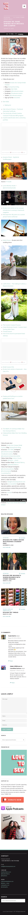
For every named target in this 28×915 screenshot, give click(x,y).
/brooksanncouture (16, 93)
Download (22, 502)
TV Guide (8, 181)
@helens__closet (13, 460)
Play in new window (12, 502)
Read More (6, 547)
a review (9, 492)
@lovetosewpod (6, 471)
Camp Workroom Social (10, 327)
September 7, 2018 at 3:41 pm (17, 670)
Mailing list (8, 105)
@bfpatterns (4, 875)
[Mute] (18, 34)
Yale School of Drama (9, 109)
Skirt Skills (14, 89)
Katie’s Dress (7, 240)
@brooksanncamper (17, 91)
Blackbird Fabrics (19, 462)
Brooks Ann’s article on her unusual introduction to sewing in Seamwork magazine (13, 210)
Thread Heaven (7, 331)
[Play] (7, 33)
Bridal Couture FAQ (8, 367)
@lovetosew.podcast (7, 469)
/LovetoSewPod (6, 473)
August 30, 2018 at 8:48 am (14, 638)
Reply (11, 661)
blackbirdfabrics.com (6, 872)
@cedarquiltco (4, 887)
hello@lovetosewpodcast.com (16, 482)
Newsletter (17, 456)
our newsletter (12, 484)
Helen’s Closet (17, 458)
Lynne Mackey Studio (9, 185)
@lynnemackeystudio (9, 188)
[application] (14, 34)
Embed (3, 505)
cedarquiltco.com (5, 885)
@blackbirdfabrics (13, 464)
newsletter (17, 97)
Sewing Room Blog (13, 87)
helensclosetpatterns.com (7, 881)
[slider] (20, 34)
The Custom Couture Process (12, 325)
